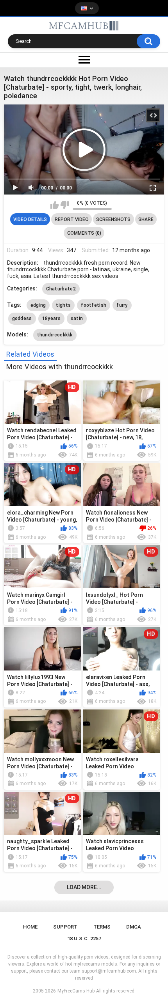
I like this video (54, 205)
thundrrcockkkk (55, 335)
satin (77, 318)
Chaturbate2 (61, 289)
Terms (102, 927)
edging (38, 305)
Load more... (84, 887)
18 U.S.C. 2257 (84, 938)
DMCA (133, 927)
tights (63, 305)
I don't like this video (65, 205)
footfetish (93, 305)
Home (30, 927)
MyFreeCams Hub (76, 991)
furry (122, 305)
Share (146, 219)
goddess (22, 318)
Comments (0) (84, 233)
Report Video (72, 219)
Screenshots (113, 219)
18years (51, 318)
